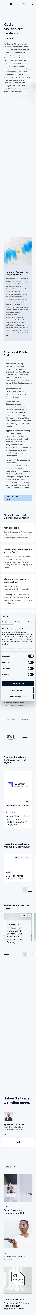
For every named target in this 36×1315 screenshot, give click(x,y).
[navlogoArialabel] (7, 4)
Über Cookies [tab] (29, 622)
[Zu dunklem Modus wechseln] (23, 4)
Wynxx (9, 377)
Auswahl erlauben (18, 690)
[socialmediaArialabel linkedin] (5, 1134)
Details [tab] (17, 622)
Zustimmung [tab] (6, 622)
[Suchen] (17, 4)
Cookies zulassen (18, 683)
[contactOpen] (18, 1142)
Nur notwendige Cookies (18, 696)
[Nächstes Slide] (30, 889)
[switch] (31, 662)
